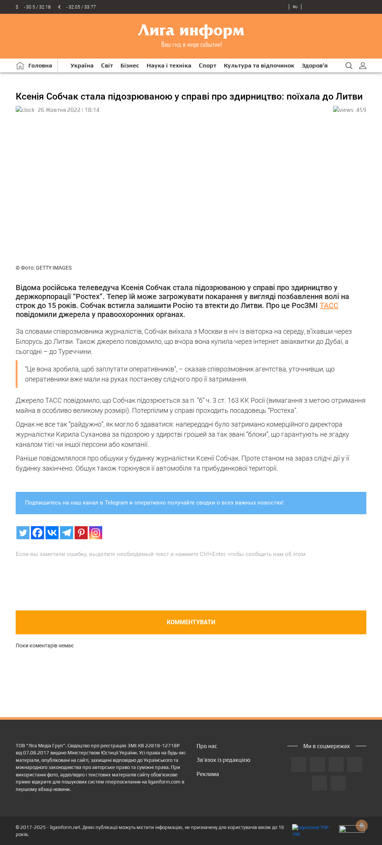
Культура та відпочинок (259, 65)
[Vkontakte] (52, 532)
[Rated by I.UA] (351, 831)
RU (295, 7)
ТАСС (329, 305)
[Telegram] (66, 532)
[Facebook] (37, 532)
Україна (82, 65)
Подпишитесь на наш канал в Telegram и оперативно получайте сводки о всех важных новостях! (154, 502)
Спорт (207, 65)
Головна (40, 65)
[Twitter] (22, 532)
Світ (107, 65)
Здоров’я (315, 65)
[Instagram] (95, 532)
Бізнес (129, 65)
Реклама (208, 774)
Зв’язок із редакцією (223, 760)
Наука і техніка (169, 65)
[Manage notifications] (362, 826)
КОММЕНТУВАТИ (191, 622)
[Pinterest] (81, 532)
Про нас (207, 746)
